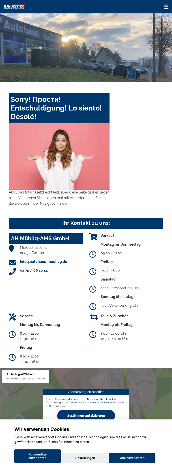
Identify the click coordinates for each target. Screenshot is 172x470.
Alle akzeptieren (132, 458)
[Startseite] (14, 6)
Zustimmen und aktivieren (86, 415)
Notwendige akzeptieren (37, 456)
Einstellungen (85, 458)
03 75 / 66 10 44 (34, 270)
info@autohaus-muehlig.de (43, 261)
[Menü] (166, 7)
